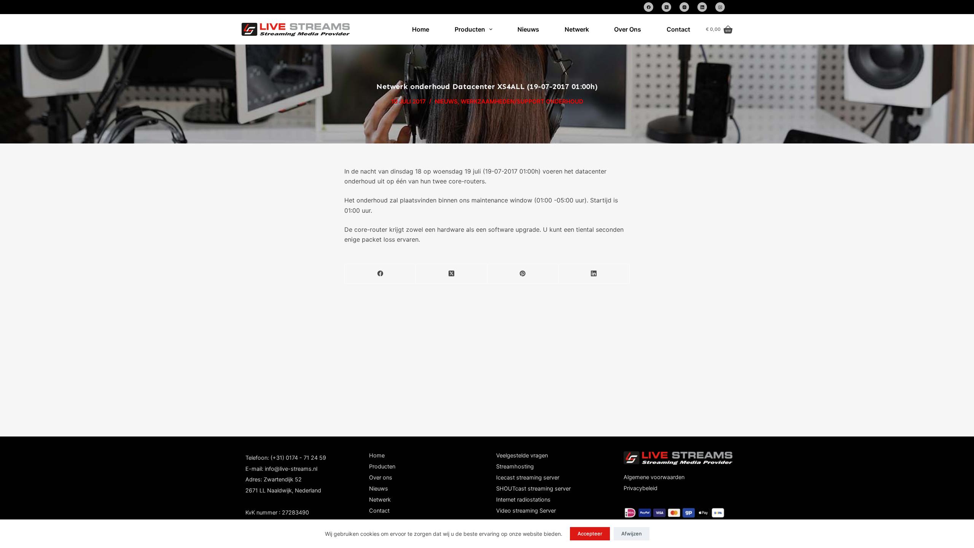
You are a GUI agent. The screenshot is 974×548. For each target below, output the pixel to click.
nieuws (446, 101)
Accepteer (590, 533)
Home (420, 29)
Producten (470, 29)
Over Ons (627, 29)
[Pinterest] (523, 274)
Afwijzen (631, 533)
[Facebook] (648, 7)
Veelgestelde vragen (522, 455)
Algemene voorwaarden (654, 477)
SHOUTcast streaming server (533, 488)
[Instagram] (684, 7)
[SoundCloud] (720, 7)
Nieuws (528, 29)
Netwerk (577, 29)
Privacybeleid (640, 488)
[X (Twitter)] (666, 7)
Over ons (380, 477)
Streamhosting (515, 466)
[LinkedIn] (702, 7)
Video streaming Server (526, 510)
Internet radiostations (523, 499)
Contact (678, 29)
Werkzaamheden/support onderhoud (522, 101)
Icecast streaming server (527, 477)
